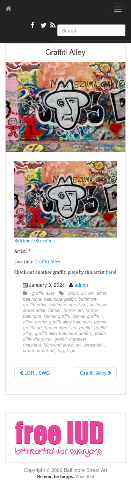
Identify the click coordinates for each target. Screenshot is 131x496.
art (91, 293)
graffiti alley (43, 293)
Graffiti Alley (47, 262)
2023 (73, 293)
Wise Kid (84, 477)
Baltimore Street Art (34, 241)
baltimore (32, 299)
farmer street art (61, 327)
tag (61, 350)
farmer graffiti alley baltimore (63, 322)
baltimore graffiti (60, 299)
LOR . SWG (36, 372)
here (110, 272)
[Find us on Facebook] (33, 28)
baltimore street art (68, 304)
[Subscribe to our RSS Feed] (52, 28)
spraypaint (93, 345)
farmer (54, 310)
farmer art (73, 310)
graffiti (85, 327)
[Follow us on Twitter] (43, 28)
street (28, 350)
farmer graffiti (57, 316)
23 (83, 293)
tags (71, 350)
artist (101, 293)
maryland (32, 345)
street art (46, 350)
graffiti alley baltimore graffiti (63, 333)
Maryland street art (62, 345)
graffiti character (70, 339)
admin (81, 284)
